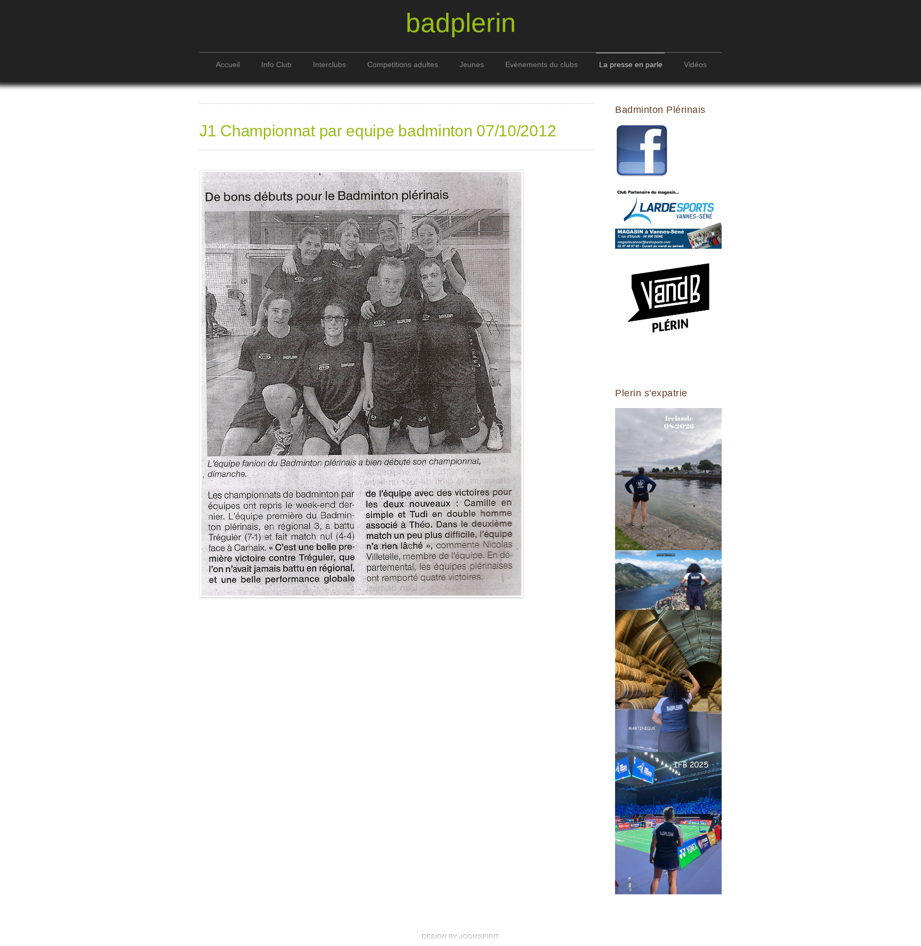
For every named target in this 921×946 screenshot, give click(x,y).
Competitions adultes (402, 65)
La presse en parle (631, 65)
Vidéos (695, 65)
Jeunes (471, 65)
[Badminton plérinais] (641, 151)
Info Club (276, 65)
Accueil (228, 65)
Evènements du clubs (541, 65)
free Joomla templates (460, 936)
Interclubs (329, 65)
